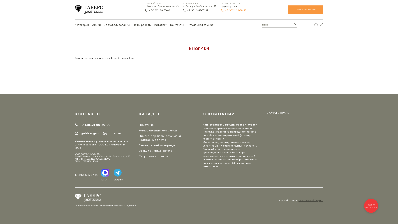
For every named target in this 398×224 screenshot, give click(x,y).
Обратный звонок (305, 9)
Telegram (117, 179)
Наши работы (142, 24)
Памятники (146, 125)
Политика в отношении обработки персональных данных (106, 205)
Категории (82, 24)
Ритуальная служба (200, 24)
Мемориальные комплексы (158, 130)
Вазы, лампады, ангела (155, 150)
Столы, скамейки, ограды (157, 145)
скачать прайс (278, 112)
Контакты (177, 24)
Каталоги (160, 24)
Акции (96, 24)
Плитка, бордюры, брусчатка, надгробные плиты (160, 138)
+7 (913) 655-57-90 (86, 174)
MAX (104, 179)
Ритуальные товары (153, 156)
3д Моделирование (117, 24)
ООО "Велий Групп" (310, 200)
